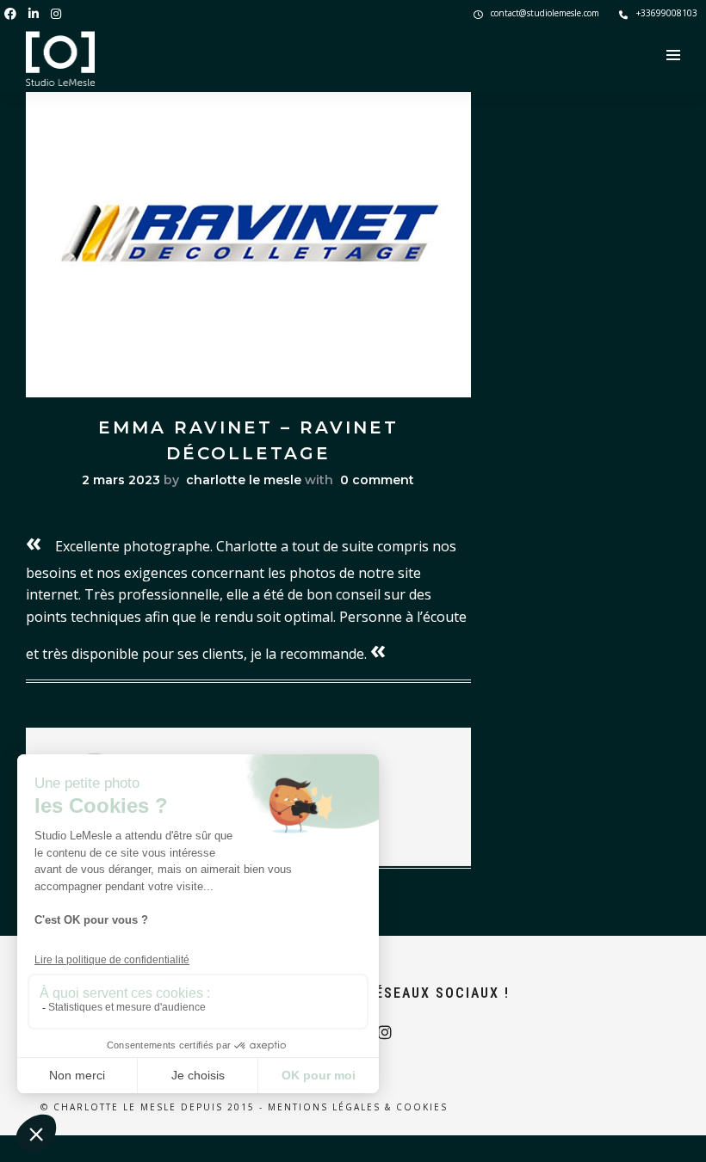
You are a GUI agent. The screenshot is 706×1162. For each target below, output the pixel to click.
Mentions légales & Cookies (358, 1107)
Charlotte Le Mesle (243, 480)
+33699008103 (666, 13)
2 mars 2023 (121, 480)
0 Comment (377, 480)
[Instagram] (56, 13)
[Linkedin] (33, 13)
